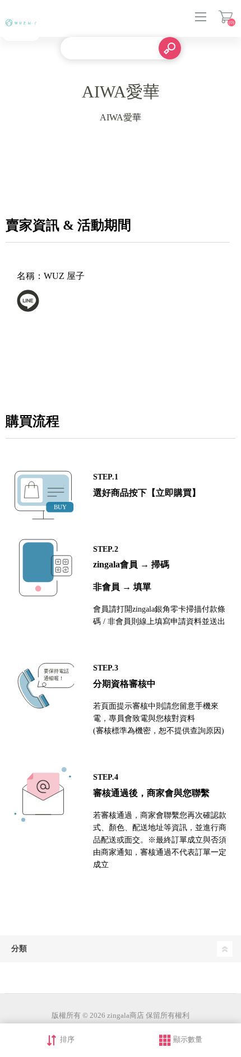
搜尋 (170, 48)
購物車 (225, 16)
